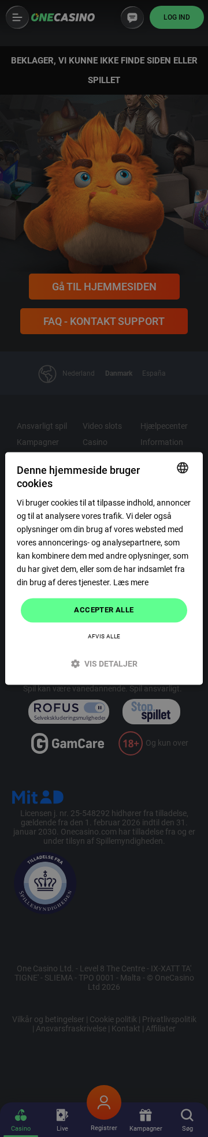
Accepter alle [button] (103, 610)
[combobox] (182, 467)
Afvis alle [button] (104, 637)
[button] (104, 664)
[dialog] (104, 568)
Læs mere (130, 583)
